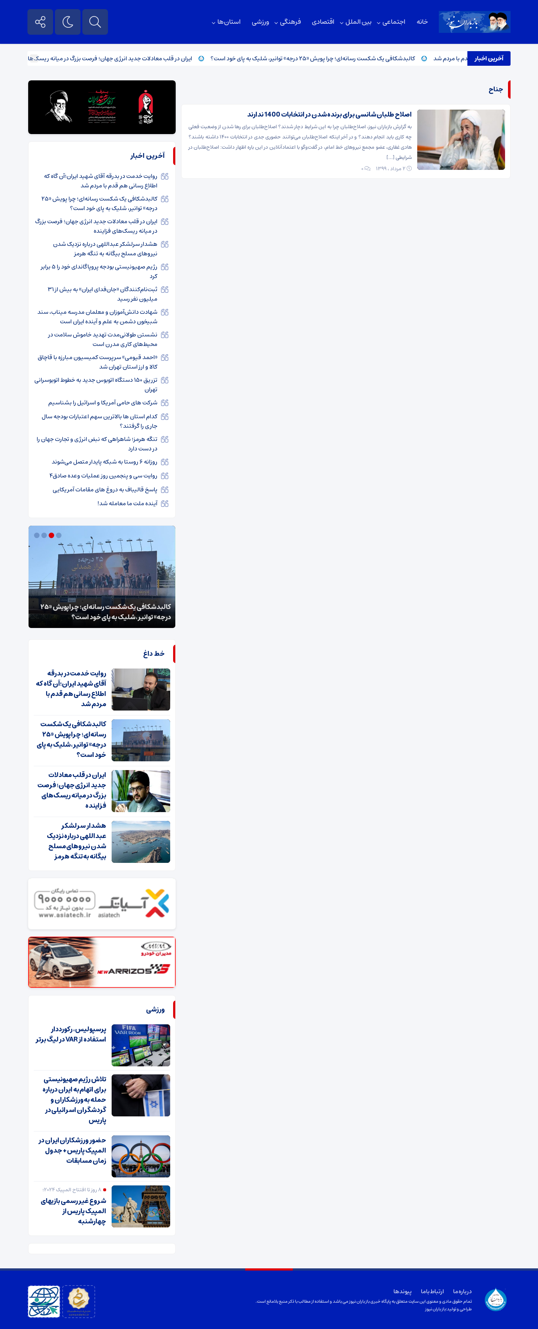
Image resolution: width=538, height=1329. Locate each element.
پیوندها (402, 1291)
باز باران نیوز (435, 1309)
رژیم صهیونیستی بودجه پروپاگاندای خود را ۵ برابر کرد (99, 271)
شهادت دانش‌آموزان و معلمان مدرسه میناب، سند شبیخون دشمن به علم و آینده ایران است (97, 317)
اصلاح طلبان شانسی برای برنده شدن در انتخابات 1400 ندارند (329, 115)
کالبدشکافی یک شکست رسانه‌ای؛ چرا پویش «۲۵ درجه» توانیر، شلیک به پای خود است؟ (335, 58)
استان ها (229, 22)
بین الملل (358, 22)
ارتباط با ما (432, 1291)
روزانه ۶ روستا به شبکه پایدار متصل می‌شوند (104, 462)
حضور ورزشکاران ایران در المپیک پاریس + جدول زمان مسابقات (72, 1150)
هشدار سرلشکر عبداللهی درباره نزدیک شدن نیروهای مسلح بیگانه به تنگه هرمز (105, 249)
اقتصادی (323, 22)
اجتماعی (394, 22)
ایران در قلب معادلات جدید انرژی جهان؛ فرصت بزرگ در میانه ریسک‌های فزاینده (121, 58)
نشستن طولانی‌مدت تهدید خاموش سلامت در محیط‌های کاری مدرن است (102, 339)
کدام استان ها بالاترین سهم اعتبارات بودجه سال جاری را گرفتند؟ (99, 421)
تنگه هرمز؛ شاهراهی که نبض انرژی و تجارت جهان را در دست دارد (97, 444)
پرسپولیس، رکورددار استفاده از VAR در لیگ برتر (71, 1034)
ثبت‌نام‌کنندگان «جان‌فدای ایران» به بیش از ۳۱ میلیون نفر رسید (102, 294)
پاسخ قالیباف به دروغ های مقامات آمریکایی (105, 489)
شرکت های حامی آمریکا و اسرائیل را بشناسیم (102, 402)
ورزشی (260, 22)
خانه (422, 22)
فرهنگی (290, 22)
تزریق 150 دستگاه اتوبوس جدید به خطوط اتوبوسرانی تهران (95, 385)
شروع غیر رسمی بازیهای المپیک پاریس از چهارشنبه (73, 1211)
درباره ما (462, 1291)
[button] (59, 535)
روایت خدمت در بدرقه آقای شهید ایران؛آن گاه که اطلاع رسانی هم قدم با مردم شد (100, 181)
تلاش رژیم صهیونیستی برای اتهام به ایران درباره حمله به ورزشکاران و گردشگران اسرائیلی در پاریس (74, 1100)
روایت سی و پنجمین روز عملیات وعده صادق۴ (103, 476)
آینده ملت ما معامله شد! (127, 503)
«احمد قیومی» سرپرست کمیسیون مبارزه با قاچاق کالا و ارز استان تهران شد (97, 362)
